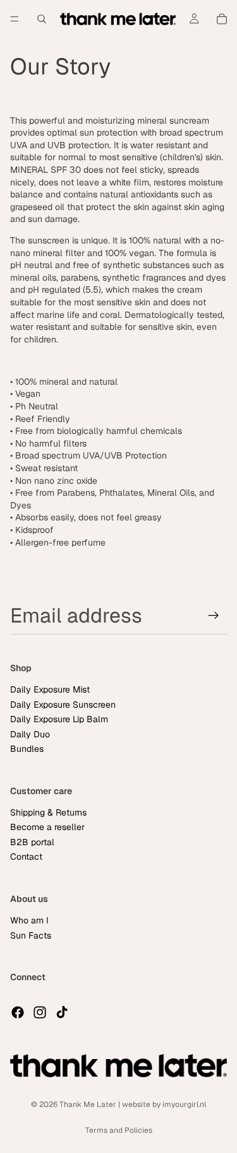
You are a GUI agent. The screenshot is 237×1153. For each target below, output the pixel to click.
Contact (26, 856)
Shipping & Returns (48, 812)
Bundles (27, 748)
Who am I (29, 921)
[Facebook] (17, 1012)
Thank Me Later (87, 1104)
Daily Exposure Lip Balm (59, 719)
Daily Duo (30, 734)
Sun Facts (30, 935)
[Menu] (14, 18)
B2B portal (32, 842)
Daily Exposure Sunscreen (63, 704)
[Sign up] (213, 615)
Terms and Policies (118, 1130)
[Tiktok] (62, 1012)
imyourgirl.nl (184, 1104)
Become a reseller (47, 827)
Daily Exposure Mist (50, 690)
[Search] (42, 19)
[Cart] (222, 19)
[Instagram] (39, 1012)
